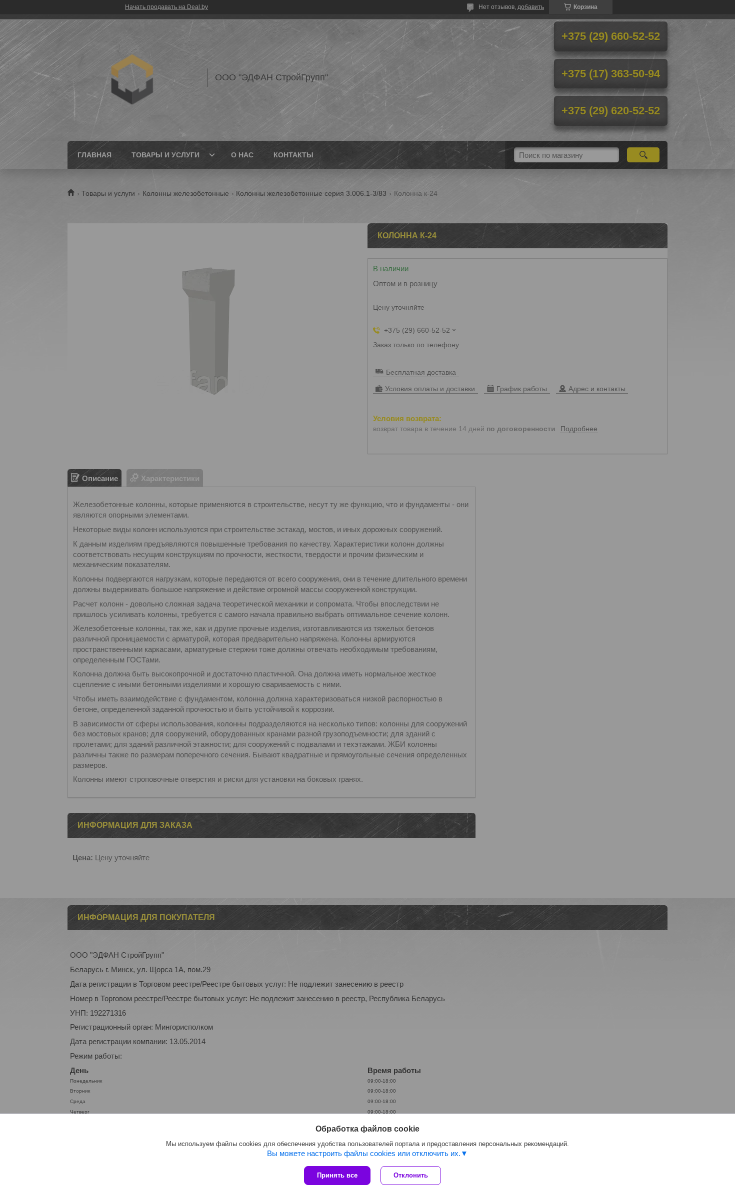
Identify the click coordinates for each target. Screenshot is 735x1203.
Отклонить (411, 1175)
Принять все (337, 1175)
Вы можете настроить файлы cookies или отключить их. (363, 1153)
